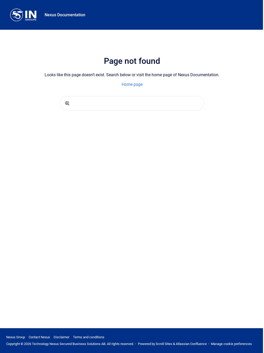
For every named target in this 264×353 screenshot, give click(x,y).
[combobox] (132, 103)
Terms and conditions (88, 337)
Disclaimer (61, 337)
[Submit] (67, 103)
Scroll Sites (164, 344)
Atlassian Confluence (191, 344)
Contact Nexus (39, 337)
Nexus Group (15, 337)
